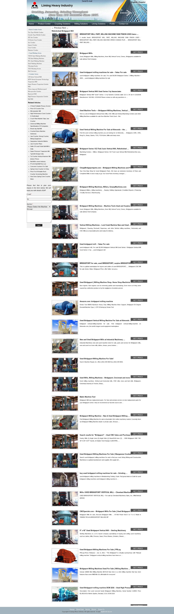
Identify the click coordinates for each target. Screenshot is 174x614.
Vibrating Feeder (33, 66)
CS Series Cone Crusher (35, 40)
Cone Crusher (32, 47)
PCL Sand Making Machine (36, 61)
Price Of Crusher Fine (37, 108)
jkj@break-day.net (106, 611)
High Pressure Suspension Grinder (38, 96)
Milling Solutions (81, 24)
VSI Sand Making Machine (36, 58)
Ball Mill (30, 99)
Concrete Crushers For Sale (39, 166)
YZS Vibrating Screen (34, 68)
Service (87, 609)
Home (31, 24)
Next (65, 28)
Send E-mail (87, 1)
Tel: (28, 199)
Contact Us (123, 24)
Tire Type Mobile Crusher (35, 32)
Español (142, 2)
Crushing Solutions (62, 24)
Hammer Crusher (33, 50)
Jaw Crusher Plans (36, 144)
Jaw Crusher (31, 42)
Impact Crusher (32, 45)
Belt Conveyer (32, 71)
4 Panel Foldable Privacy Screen (40, 106)
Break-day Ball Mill (36, 128)
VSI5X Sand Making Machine (37, 56)
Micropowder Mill (35, 111)
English (134, 2)
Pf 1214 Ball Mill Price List (38, 164)
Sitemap (72, 609)
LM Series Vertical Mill (35, 77)
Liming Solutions (98, 24)
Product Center (44, 24)
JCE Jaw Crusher (33, 37)
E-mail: (29, 194)
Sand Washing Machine (35, 63)
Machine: (30, 204)
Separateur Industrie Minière (39, 141)
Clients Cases (80, 609)
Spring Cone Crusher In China (39, 169)
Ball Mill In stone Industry (38, 161)
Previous (57, 28)
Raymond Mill (32, 94)
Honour (94, 609)
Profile (112, 24)
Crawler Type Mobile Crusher (36, 35)
